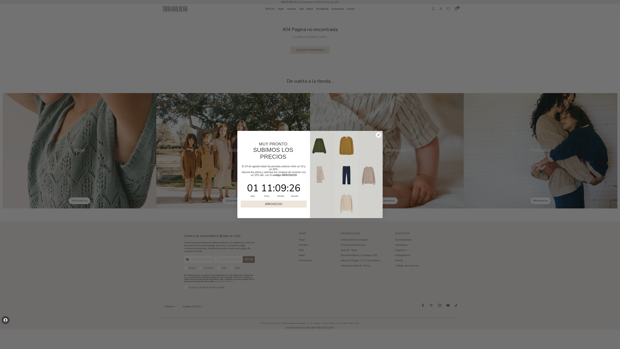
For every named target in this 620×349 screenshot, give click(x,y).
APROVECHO (273, 204)
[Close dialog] (378, 135)
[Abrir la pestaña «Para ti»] (5, 320)
